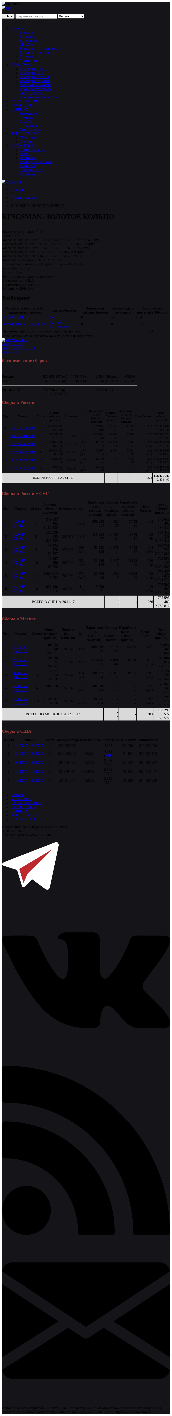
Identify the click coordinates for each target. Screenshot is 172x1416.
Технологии (29, 61)
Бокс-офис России (33, 69)
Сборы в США (13, 344)
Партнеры (27, 166)
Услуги (25, 154)
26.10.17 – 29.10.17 (23, 468)
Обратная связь (31, 170)
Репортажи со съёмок (36, 52)
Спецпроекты (30, 129)
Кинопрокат (29, 113)
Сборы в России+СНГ (19, 348)
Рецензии (27, 57)
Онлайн (26, 121)
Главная (17, 189)
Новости (17, 28)
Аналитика (28, 40)
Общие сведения (32, 150)
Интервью (27, 36)
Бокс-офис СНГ (32, 73)
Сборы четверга (32, 93)
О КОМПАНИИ (23, 146)
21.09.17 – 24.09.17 (23, 428)
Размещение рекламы (36, 162)
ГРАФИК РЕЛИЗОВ (26, 101)
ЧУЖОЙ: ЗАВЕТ (15, 317)
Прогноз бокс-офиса (35, 89)
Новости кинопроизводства (41, 48)
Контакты (27, 158)
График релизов (23, 197)
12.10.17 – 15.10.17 (23, 452)
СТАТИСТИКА (23, 105)
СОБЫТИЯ (19, 109)
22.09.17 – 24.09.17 (29, 746)
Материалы (28, 138)
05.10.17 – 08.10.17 (23, 444)
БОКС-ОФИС (21, 65)
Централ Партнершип (60, 324)
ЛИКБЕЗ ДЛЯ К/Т (25, 134)
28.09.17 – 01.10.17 (23, 436)
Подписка (27, 174)
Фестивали (28, 117)
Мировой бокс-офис (35, 85)
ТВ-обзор (27, 44)
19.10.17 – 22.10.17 (23, 460)
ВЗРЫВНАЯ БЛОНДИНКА (24, 324)
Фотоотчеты (29, 125)
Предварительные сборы (39, 97)
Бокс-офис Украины (35, 81)
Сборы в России (14, 352)
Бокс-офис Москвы (34, 77)
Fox (53, 317)
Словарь (26, 142)
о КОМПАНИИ (23, 819)
